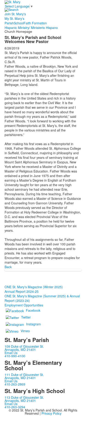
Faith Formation (35, 23)
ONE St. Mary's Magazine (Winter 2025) (34, 287)
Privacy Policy (51, 413)
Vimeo (25, 331)
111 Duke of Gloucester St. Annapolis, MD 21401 (24, 376)
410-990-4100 (15, 356)
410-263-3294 (15, 407)
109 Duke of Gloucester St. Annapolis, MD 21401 (24, 348)
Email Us (11, 352)
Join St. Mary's (15, 14)
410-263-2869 (15, 384)
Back (8, 267)
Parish (9, 23)
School (19, 23)
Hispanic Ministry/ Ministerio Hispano (31, 27)
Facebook (33, 310)
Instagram (33, 324)
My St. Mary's (14, 18)
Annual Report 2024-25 (22, 291)
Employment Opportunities (24, 305)
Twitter (26, 317)
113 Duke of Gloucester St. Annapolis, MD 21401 (24, 399)
